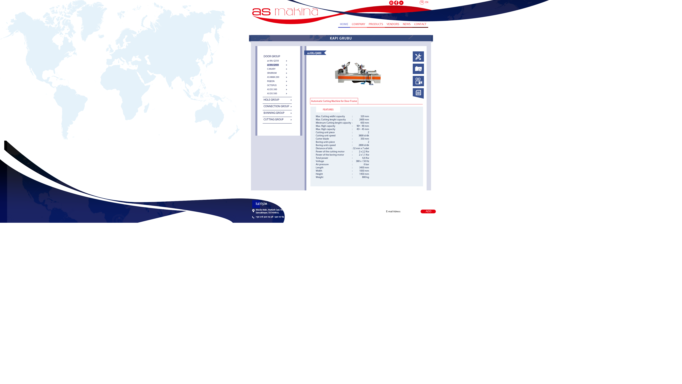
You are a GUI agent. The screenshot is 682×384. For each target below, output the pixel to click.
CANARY (271, 69)
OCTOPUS (272, 85)
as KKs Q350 (273, 61)
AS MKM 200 (273, 77)
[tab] (418, 57)
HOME (344, 24)
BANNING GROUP (274, 113)
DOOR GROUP (272, 56)
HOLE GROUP (271, 99)
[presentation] (418, 61)
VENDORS (393, 24)
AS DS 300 (272, 89)
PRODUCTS (376, 24)
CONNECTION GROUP (276, 106)
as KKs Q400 (273, 65)
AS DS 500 (272, 93)
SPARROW (272, 73)
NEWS (407, 24)
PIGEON (271, 81)
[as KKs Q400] (358, 91)
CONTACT (420, 24)
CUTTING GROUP (274, 119)
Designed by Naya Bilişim (411, 219)
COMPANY (358, 24)
